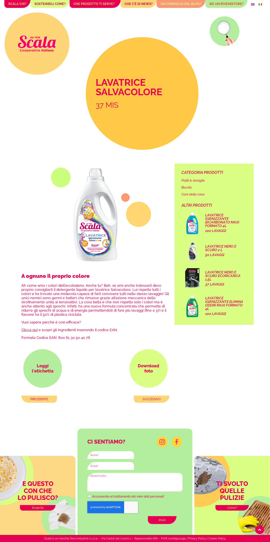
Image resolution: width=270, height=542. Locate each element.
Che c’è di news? (139, 4)
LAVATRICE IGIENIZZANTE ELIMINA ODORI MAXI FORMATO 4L (224, 303)
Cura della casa (193, 194)
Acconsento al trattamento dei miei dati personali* (128, 496)
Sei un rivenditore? (226, 4)
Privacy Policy (197, 538)
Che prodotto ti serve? (94, 4)
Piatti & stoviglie (193, 180)
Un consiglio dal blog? (180, 4)
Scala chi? (17, 4)
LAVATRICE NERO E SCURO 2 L (220, 248)
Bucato (186, 187)
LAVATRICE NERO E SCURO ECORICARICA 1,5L (222, 275)
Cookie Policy (217, 538)
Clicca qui (29, 330)
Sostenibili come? (50, 4)
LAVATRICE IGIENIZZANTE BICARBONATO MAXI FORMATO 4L (222, 220)
